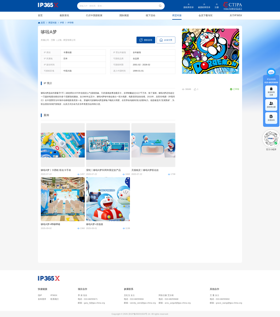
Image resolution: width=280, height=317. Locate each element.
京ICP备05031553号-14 (139, 314)
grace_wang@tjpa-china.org (229, 303)
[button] (235, 57)
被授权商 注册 (271, 93)
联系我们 (54, 299)
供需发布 (271, 120)
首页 (42, 22)
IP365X (53, 295)
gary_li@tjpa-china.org (94, 303)
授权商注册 (271, 107)
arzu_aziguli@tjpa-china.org (178, 303)
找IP (40, 295)
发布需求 (42, 299)
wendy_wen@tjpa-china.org (143, 303)
